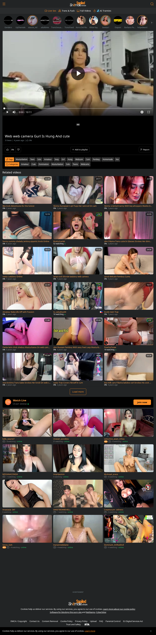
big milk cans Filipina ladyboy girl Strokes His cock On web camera (128, 383)
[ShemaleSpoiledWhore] (78, 4)
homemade (108, 159)
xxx (117, 159)
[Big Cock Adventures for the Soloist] (27, 193)
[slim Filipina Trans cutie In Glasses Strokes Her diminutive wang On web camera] (128, 228)
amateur (48, 159)
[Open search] (152, 4)
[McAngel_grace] (129, 461)
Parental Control (113, 621)
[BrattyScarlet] (78, 228)
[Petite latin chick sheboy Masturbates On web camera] (27, 334)
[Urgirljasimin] (78, 461)
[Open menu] (4, 4)
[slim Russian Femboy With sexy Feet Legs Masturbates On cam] (78, 334)
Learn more (90, 631)
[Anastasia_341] (27, 497)
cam (88, 159)
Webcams (85, 164)
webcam (79, 159)
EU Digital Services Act (133, 621)
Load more (78, 391)
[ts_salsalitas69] (78, 299)
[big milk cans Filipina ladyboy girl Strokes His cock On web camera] (128, 370)
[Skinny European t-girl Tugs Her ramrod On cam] (78, 193)
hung (70, 159)
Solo (68, 164)
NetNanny (90, 612)
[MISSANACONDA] (27, 461)
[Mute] (14, 112)
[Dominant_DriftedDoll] (129, 532)
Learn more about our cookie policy (119, 609)
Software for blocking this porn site (66, 612)
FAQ (101, 621)
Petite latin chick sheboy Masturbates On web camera (26, 347)
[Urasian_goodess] (78, 426)
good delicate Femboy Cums (117, 277)
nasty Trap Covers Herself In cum (68, 383)
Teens (75, 164)
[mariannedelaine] (78, 532)
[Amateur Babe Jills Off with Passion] (27, 299)
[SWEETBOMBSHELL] (78, 497)
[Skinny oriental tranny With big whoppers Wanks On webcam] (128, 193)
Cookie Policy (66, 621)
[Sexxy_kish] (27, 532)
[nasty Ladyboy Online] (27, 264)
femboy (96, 159)
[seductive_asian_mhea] (129, 426)
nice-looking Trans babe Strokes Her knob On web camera (26, 383)
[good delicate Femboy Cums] (128, 264)
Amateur (25, 164)
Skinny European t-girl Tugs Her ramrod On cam (75, 206)
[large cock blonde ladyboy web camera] (78, 264)
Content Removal (50, 621)
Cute (34, 164)
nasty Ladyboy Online (12, 277)
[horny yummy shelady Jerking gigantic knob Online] (27, 228)
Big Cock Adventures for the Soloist (18, 206)
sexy (57, 159)
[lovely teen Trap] (128, 299)
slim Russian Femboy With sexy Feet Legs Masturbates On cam (77, 347)
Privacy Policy (81, 621)
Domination (44, 164)
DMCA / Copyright (19, 621)
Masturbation (57, 164)
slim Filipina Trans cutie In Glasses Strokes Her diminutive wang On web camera (128, 241)
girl (63, 159)
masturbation (21, 159)
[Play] (78, 73)
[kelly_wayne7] (27, 426)
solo (39, 159)
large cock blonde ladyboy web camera (71, 277)
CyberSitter (101, 612)
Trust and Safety (73, 624)
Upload (93, 621)
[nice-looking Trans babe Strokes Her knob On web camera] (27, 370)
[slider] (78, 108)
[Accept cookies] (151, 631)
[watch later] (6, 179)
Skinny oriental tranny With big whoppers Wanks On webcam (128, 206)
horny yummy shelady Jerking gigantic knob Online (26, 241)
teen (32, 159)
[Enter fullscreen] (149, 112)
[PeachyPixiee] (128, 334)
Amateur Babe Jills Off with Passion (18, 312)
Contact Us (34, 621)
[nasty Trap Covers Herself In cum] (78, 370)
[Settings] (142, 112)
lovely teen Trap (111, 312)
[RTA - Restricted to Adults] (87, 624)
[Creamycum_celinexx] (129, 497)
